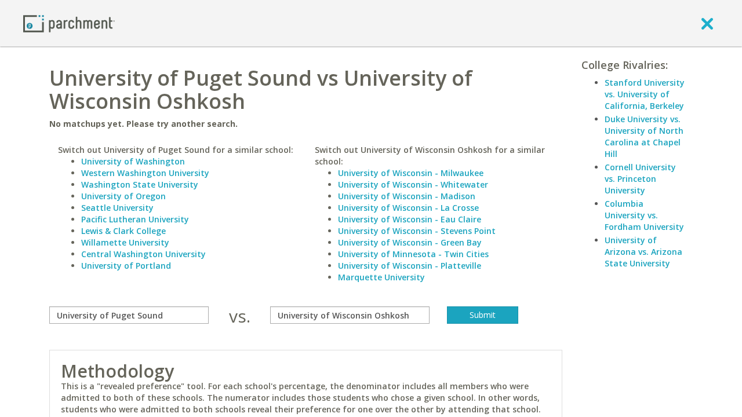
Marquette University (381, 277)
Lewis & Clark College (123, 230)
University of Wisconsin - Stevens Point (417, 230)
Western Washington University (145, 172)
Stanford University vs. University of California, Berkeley (645, 94)
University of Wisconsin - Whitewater (413, 184)
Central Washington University (143, 253)
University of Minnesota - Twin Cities (413, 253)
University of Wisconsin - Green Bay (410, 242)
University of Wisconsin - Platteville (409, 265)
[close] (707, 23)
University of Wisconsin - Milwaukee (410, 172)
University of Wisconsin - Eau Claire (409, 219)
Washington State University (139, 184)
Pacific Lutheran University (135, 219)
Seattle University (117, 207)
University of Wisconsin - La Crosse (408, 207)
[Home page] (69, 22)
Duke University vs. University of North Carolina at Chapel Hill (644, 136)
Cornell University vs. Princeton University (640, 179)
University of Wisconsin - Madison (406, 196)
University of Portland (126, 265)
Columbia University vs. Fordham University (644, 215)
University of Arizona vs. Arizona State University (643, 252)
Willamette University (125, 242)
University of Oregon (123, 196)
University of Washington (133, 161)
